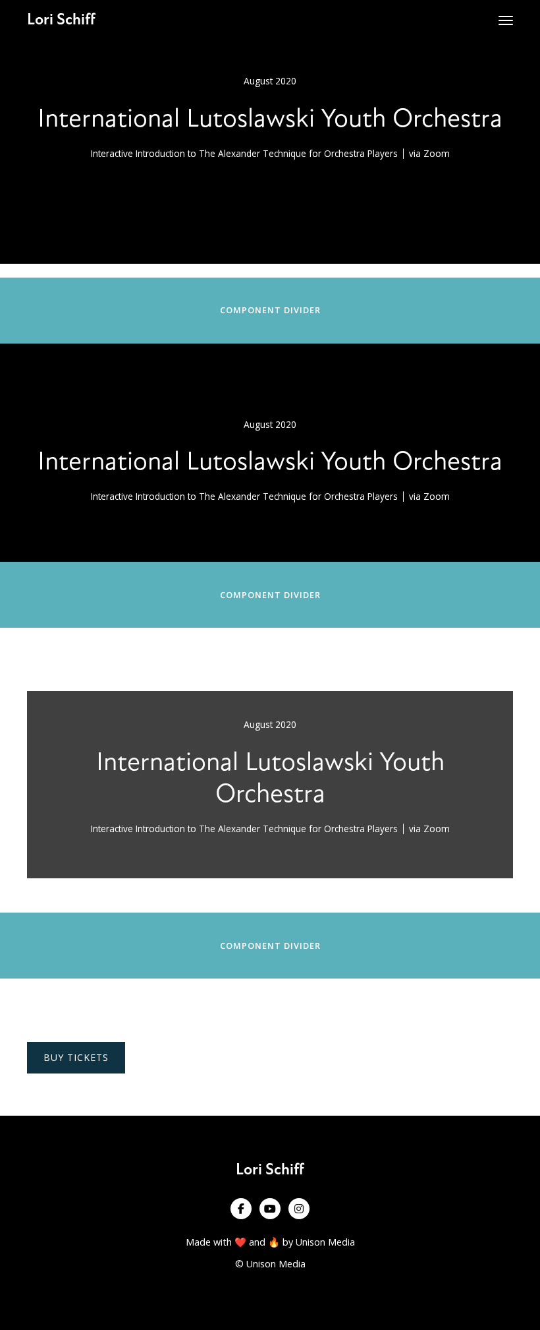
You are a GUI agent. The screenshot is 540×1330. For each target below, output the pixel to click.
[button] (506, 20)
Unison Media (325, 1242)
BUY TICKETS (76, 1057)
